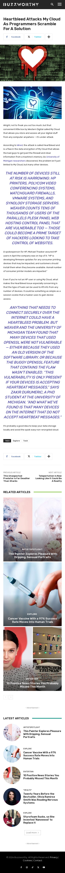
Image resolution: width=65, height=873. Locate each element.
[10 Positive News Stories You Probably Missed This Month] (32, 659)
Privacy (54, 857)
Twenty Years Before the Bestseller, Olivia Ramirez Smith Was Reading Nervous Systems (40, 798)
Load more (31, 832)
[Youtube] (44, 868)
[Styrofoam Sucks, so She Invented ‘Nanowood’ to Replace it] (12, 818)
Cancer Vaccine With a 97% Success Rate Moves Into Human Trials (32, 620)
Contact (37, 860)
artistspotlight (32, 549)
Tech (25, 440)
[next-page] (11, 697)
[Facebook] (21, 868)
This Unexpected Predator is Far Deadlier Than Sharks (16, 478)
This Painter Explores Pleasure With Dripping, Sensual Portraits (32, 555)
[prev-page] (5, 697)
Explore (16, 440)
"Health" (27, 790)
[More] (48, 37)
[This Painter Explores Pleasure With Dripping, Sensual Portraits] (32, 529)
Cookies (27, 860)
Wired (20, 145)
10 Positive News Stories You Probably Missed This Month (32, 685)
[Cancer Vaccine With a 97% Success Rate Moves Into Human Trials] (32, 594)
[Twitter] (38, 868)
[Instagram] (27, 868)
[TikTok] (32, 868)
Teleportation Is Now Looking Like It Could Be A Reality (49, 478)
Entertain (32, 679)
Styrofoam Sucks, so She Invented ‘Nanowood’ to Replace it (38, 819)
